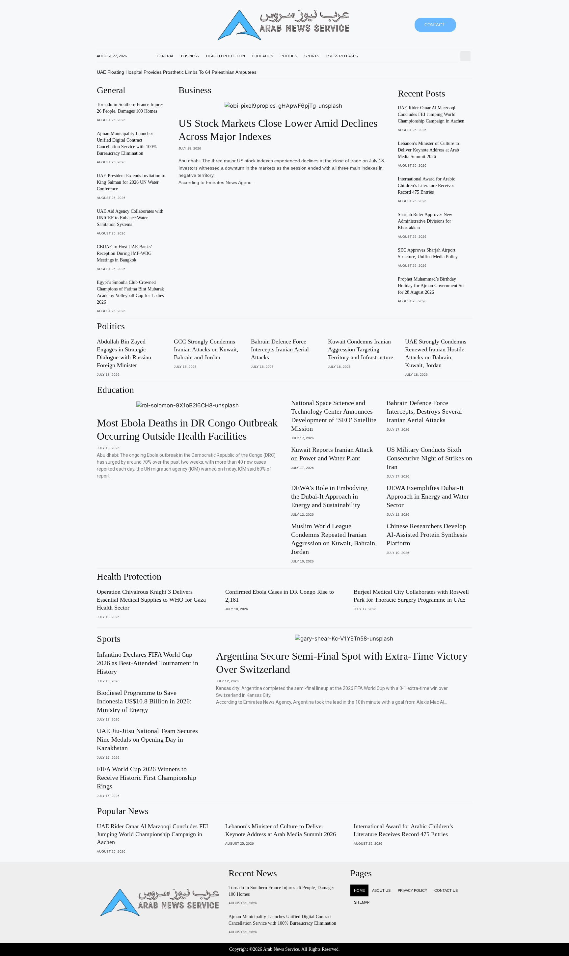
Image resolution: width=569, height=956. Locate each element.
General (165, 56)
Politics (289, 56)
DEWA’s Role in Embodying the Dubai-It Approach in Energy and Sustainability (329, 496)
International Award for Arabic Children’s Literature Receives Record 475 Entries (426, 186)
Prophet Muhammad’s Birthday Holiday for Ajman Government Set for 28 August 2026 (431, 286)
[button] (465, 56)
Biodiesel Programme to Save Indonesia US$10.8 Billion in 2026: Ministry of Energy (144, 701)
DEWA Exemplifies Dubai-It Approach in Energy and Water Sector (428, 496)
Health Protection (225, 56)
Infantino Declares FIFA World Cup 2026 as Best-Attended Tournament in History (147, 663)
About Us (381, 890)
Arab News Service (281, 949)
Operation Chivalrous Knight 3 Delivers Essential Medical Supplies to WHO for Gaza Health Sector (151, 599)
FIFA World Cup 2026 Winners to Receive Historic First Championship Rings (146, 777)
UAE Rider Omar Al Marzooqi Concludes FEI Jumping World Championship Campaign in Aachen (431, 114)
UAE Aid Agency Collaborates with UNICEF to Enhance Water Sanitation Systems (130, 218)
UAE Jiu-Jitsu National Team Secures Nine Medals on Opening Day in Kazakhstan (147, 739)
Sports (311, 56)
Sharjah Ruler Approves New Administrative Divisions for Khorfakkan (425, 221)
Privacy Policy (412, 890)
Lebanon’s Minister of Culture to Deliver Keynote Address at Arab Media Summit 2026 (428, 150)
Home (359, 890)
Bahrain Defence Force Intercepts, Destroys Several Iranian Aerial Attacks (424, 411)
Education (262, 56)
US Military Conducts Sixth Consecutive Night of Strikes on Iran (429, 458)
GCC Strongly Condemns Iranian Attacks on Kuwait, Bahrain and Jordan (206, 349)
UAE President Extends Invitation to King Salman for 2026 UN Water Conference (131, 182)
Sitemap (361, 902)
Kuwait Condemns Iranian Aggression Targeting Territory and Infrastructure (360, 349)
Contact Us (446, 890)
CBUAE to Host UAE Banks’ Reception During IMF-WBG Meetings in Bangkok (124, 253)
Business (190, 56)
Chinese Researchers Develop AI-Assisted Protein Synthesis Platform (427, 534)
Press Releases (342, 56)
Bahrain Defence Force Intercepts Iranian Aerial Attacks (280, 349)
